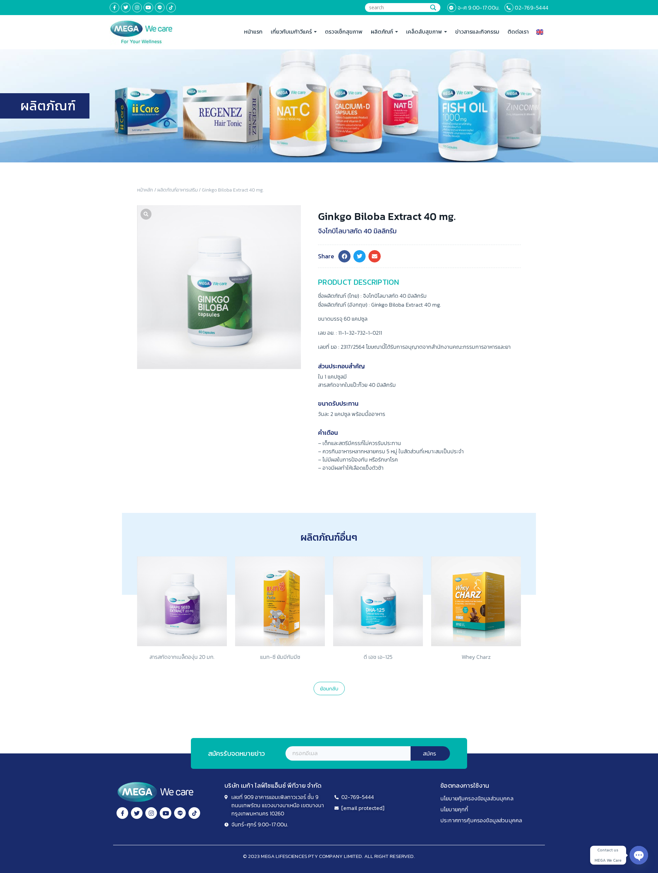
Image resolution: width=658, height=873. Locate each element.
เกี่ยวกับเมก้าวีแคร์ (291, 31)
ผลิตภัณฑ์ (382, 31)
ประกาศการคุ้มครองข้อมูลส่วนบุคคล (481, 820)
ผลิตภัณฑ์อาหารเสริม (177, 190)
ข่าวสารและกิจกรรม (477, 31)
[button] (344, 256)
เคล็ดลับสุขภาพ (424, 31)
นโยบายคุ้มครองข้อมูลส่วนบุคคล (476, 798)
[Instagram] (137, 7)
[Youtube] (148, 7)
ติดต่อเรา (518, 31)
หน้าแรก (253, 31)
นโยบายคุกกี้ (454, 809)
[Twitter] (126, 7)
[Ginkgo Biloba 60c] (219, 287)
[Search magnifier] (433, 7)
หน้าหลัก (145, 190)
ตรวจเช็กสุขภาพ (344, 31)
